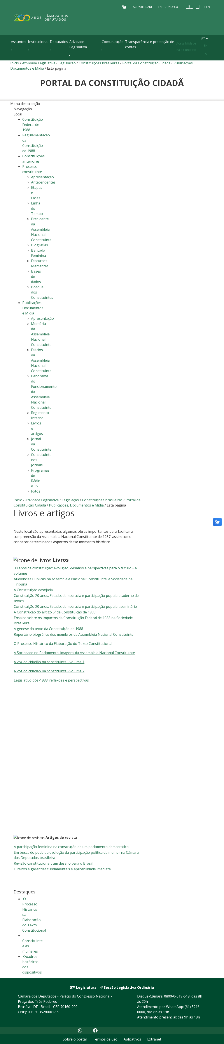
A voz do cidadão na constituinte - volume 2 (49, 671)
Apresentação (42, 177)
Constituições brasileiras (99, 63)
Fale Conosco (168, 7)
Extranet (154, 1039)
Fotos (35, 491)
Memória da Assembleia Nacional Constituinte (41, 334)
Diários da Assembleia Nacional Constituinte (41, 360)
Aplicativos (132, 1039)
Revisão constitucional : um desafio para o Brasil (53, 863)
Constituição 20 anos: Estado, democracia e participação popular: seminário (75, 606)
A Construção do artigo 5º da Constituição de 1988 (55, 612)
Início (14, 63)
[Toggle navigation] (13, 59)
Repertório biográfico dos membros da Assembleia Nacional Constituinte (73, 634)
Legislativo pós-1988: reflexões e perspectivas (51, 680)
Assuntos (18, 41)
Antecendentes (43, 182)
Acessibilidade (142, 7)
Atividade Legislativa (78, 44)
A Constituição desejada (33, 589)
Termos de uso (105, 1039)
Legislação (67, 63)
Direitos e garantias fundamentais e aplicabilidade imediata (62, 869)
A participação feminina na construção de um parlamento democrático (71, 846)
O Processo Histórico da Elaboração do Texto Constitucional (63, 643)
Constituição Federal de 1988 (32, 124)
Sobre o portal (75, 1039)
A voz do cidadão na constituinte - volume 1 (49, 661)
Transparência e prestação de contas (149, 44)
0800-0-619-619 (177, 996)
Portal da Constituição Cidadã (146, 63)
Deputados (59, 41)
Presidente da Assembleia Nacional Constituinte (41, 229)
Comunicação (113, 41)
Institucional (38, 41)
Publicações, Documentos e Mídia (76, 505)
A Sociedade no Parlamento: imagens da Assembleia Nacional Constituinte (74, 652)
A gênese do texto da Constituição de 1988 (48, 628)
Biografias (39, 245)
